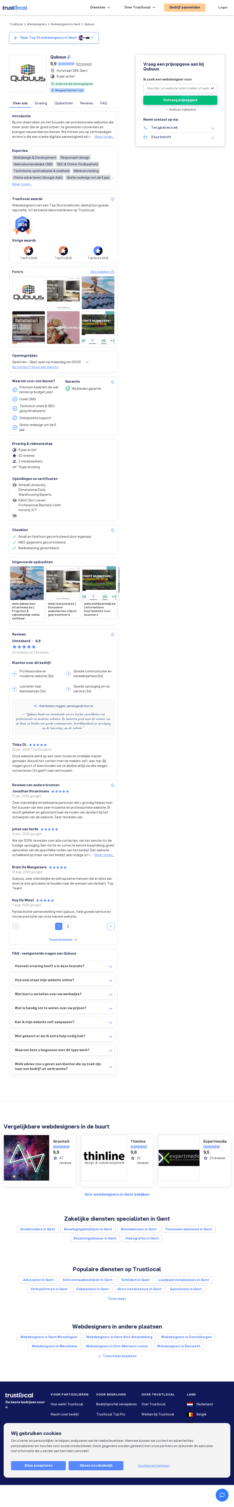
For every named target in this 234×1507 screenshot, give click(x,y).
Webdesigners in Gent (65, 24)
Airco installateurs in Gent (139, 1289)
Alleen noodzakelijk (96, 1465)
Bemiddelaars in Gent (139, 1229)
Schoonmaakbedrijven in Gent (88, 1280)
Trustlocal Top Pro (110, 1414)
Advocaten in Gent (38, 1280)
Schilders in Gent (135, 1280)
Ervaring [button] (41, 103)
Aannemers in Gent (186, 1289)
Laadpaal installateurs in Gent (183, 1280)
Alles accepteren (38, 1465)
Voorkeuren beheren (154, 1465)
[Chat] (222, 1495)
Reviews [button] (86, 103)
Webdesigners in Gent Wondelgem (48, 1337)
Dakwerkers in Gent (92, 1289)
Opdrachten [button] (63, 103)
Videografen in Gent (142, 1238)
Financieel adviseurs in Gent (188, 1229)
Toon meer (117, 1298)
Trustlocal (16, 24)
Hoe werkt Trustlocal (67, 1404)
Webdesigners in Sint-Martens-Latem (117, 1346)
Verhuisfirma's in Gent (49, 1289)
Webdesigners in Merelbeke (54, 1346)
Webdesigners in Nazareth (178, 1346)
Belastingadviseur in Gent (95, 1238)
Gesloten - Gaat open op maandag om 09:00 (46, 362)
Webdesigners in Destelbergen (186, 1337)
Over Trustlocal (153, 1404)
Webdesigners (37, 24)
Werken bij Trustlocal (157, 1414)
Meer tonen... (104, 136)
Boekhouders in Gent (37, 1229)
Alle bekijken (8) (102, 272)
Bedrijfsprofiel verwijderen (116, 1404)
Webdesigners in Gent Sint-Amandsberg (119, 1337)
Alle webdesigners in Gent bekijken (117, 1194)
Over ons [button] (20, 103)
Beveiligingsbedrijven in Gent (88, 1229)
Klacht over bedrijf (65, 1414)
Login (223, 7)
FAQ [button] (103, 103)
